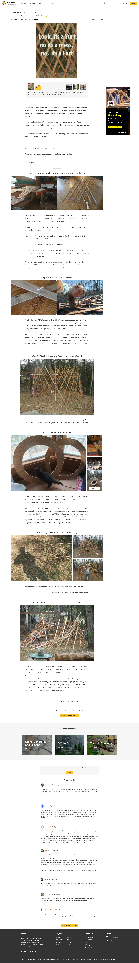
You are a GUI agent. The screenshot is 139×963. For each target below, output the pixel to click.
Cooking (69, 937)
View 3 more (94, 488)
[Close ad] (129, 88)
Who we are (88, 947)
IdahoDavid (48, 909)
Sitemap (87, 945)
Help (86, 942)
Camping (30, 16)
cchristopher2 (49, 827)
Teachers (40, 3)
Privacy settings (66, 959)
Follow (38, 88)
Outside (23, 16)
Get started (88, 940)
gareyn (47, 806)
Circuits (58, 937)
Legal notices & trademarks (108, 959)
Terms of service (42, 959)
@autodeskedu (113, 941)
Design (58, 942)
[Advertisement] (118, 111)
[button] (101, 19)
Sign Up (133, 3)
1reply (43, 799)
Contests (32, 3)
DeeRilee (47, 850)
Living (68, 940)
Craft (57, 945)
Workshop (59, 940)
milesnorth (15, 16)
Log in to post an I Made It (69, 715)
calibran (47, 879)
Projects (23, 3)
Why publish (89, 937)
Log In (125, 3)
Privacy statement (53, 959)
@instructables (113, 937)
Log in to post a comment (69, 925)
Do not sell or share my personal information (85, 959)
